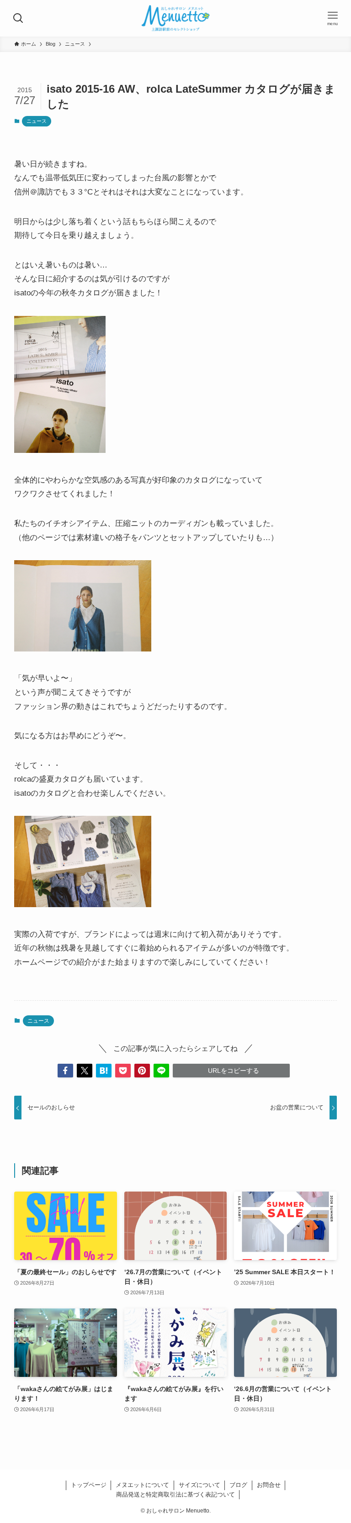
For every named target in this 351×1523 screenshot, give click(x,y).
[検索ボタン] (18, 18)
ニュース (37, 121)
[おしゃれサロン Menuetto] (175, 18)
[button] (65, 1070)
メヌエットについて (142, 1484)
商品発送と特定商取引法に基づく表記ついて (175, 1494)
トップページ (88, 1484)
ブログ (238, 1484)
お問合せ (269, 1484)
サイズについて (199, 1484)
